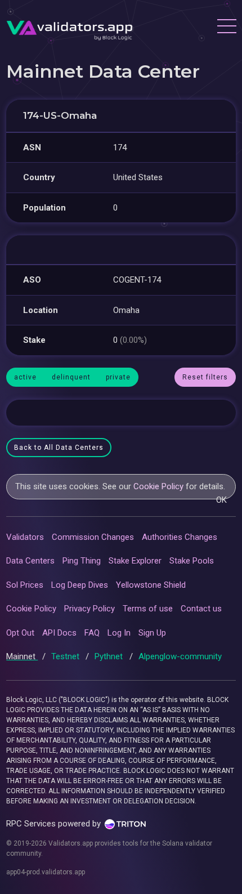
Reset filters (205, 377)
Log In (119, 633)
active (25, 377)
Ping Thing (81, 561)
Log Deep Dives (79, 585)
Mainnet (22, 656)
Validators (25, 537)
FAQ (92, 633)
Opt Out (20, 633)
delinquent (71, 377)
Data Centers (30, 561)
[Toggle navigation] (226, 27)
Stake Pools (191, 561)
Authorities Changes (179, 537)
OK (221, 500)
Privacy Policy (89, 609)
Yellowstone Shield (151, 585)
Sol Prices (24, 585)
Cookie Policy (158, 486)
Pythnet (110, 656)
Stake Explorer (135, 561)
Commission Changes (93, 537)
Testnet (66, 656)
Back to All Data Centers (59, 448)
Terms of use (148, 609)
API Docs (59, 633)
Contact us (201, 609)
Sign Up (152, 633)
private (118, 377)
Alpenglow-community (180, 656)
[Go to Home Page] (69, 27)
